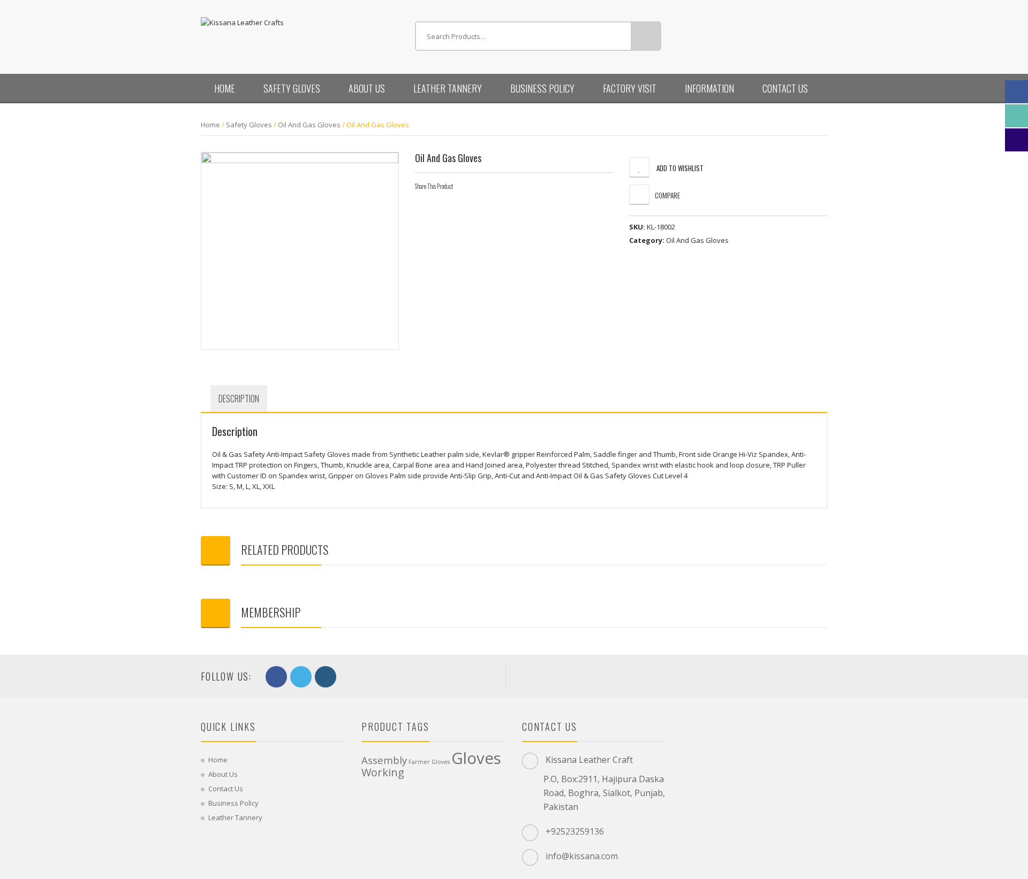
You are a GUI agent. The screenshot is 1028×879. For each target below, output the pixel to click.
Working (382, 772)
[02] (299, 250)
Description (238, 398)
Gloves (476, 758)
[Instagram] (325, 676)
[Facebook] (465, 186)
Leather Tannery (447, 88)
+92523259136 (575, 831)
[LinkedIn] (501, 186)
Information (709, 88)
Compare (667, 195)
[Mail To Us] (1016, 139)
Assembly (384, 760)
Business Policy (542, 88)
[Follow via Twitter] (1016, 115)
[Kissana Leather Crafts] (242, 21)
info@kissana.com (582, 856)
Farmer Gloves (429, 762)
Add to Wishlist (679, 168)
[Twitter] (483, 186)
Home (224, 88)
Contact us (785, 88)
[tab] (238, 398)
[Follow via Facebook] (1016, 91)
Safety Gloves (291, 88)
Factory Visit (629, 88)
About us (367, 88)
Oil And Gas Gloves (309, 124)
